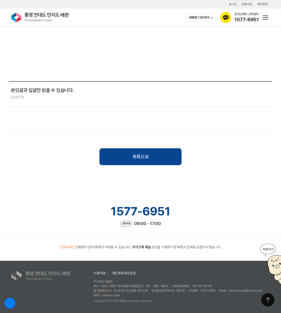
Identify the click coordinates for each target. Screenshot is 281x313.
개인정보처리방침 (124, 273)
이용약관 (100, 273)
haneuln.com (111, 295)
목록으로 (140, 156)
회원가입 (247, 4)
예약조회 (262, 4)
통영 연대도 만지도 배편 (46, 17)
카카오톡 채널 (141, 247)
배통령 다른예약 (199, 18)
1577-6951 (140, 211)
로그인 (233, 4)
